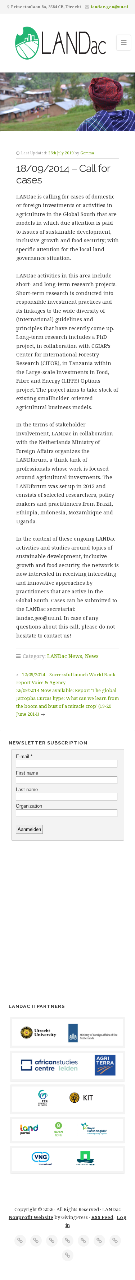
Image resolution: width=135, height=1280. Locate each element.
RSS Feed (102, 1217)
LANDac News (64, 656)
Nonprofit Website (31, 1217)
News (92, 656)
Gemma (87, 152)
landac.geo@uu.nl (109, 6)
